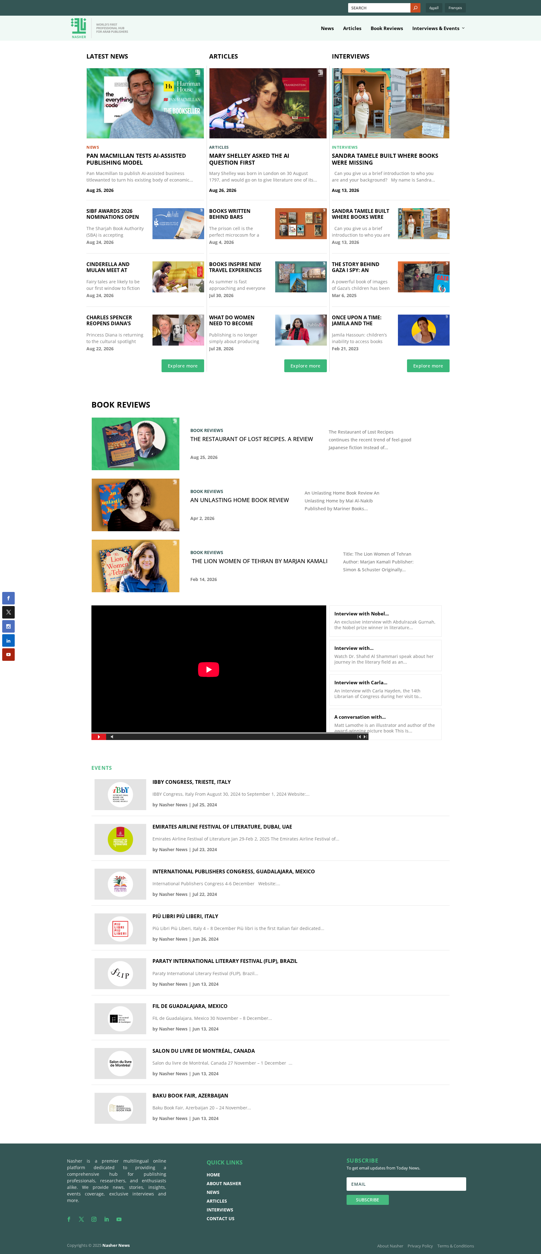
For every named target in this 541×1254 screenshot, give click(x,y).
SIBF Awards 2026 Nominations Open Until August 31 (112, 213)
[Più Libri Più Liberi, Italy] (120, 928)
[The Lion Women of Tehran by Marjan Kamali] (135, 566)
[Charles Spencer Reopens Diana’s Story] (178, 330)
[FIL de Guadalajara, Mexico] (120, 1018)
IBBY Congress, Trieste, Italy (191, 782)
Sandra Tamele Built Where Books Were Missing (385, 159)
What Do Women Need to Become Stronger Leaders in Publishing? (237, 320)
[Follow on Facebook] (69, 1219)
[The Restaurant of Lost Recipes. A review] (135, 444)
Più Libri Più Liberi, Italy (185, 916)
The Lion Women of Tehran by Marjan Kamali (258, 561)
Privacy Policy (420, 1246)
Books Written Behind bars (229, 213)
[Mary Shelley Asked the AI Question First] (268, 103)
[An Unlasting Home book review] (135, 505)
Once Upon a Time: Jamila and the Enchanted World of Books (361, 320)
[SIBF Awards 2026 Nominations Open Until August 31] (178, 223)
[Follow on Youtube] (119, 1219)
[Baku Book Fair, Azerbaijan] (120, 1108)
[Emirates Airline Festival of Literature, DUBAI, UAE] (120, 839)
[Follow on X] (81, 1219)
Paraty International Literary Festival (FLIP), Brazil (224, 961)
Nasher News (173, 805)
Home (213, 1175)
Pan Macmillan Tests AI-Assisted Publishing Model (136, 159)
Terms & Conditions (455, 1246)
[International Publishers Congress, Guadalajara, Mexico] (120, 884)
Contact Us (220, 1218)
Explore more (183, 366)
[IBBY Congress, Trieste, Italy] (120, 794)
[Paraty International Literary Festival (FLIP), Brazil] (120, 973)
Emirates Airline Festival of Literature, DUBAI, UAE (222, 827)
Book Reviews (387, 28)
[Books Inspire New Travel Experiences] (301, 276)
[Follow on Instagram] (94, 1219)
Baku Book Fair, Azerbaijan (190, 1096)
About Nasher (224, 1183)
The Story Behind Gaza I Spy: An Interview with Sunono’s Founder (358, 267)
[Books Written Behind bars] (301, 223)
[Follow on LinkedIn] (106, 1219)
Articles (352, 28)
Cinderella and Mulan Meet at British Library (108, 267)
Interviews (220, 1210)
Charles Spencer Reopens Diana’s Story (109, 320)
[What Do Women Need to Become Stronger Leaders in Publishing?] (301, 330)
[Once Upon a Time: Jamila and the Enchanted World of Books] (424, 330)
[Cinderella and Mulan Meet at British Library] (178, 276)
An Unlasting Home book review (239, 500)
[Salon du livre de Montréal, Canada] (120, 1063)
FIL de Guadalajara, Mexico (190, 1006)
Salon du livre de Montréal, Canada (203, 1051)
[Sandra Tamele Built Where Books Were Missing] (391, 103)
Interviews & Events (435, 28)
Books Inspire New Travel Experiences (235, 267)
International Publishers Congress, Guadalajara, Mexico (233, 872)
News (327, 28)
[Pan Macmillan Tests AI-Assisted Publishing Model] (145, 103)
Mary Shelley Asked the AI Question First (249, 159)
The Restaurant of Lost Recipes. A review (251, 439)
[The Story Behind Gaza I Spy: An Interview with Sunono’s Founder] (424, 276)
